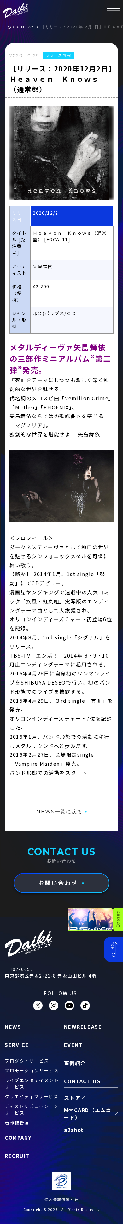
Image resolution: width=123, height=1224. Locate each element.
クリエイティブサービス (32, 1096)
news (28, 26)
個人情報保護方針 (61, 1199)
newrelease (83, 1026)
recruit (17, 1155)
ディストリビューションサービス (32, 1109)
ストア (72, 1097)
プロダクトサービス (27, 1061)
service (17, 1044)
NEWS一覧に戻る (59, 812)
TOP (10, 27)
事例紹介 (75, 1063)
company (18, 1137)
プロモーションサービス (32, 1070)
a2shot (74, 1129)
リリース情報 (58, 55)
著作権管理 (17, 1122)
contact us (82, 1081)
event (73, 1044)
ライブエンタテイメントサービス (32, 1083)
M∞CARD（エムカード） (88, 1113)
